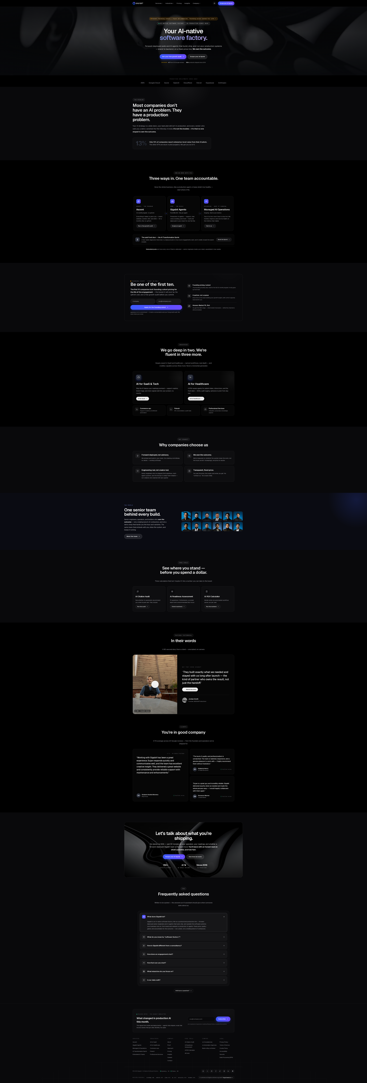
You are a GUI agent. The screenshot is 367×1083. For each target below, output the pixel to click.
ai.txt (174, 1077)
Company (196, 3)
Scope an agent (177, 226)
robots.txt (159, 1077)
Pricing (179, 3)
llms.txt (167, 1077)
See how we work (195, 857)
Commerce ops (154, 1048)
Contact (169, 1060)
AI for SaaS (141, 398)
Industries (169, 3)
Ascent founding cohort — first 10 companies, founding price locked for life (183, 18)
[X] (207, 1071)
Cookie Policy (224, 1048)
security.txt (182, 1077)
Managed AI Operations (140, 1048)
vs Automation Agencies (209, 1045)
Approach (170, 1048)
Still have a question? (182, 990)
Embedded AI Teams (139, 1054)
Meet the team (132, 536)
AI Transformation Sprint (140, 1051)
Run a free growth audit (145, 226)
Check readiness (177, 606)
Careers (169, 1057)
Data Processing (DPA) (226, 1057)
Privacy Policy (224, 1042)
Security (222, 1054)
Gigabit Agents (137, 1045)
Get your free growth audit (171, 56)
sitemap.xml (150, 1077)
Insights (187, 3)
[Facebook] (216, 1071)
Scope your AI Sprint (226, 3)
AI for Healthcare (195, 398)
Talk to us (209, 226)
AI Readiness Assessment (189, 1046)
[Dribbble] (224, 1071)
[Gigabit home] (138, 3)
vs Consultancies (207, 1042)
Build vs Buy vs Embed (208, 1048)
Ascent (135, 1042)
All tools (187, 1053)
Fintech (152, 1051)
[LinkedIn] (203, 1071)
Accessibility (223, 1051)
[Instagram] (211, 1071)
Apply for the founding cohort (155, 307)
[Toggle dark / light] (214, 3)
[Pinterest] (232, 1071)
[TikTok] (220, 1071)
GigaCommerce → (228, 1077)
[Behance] (228, 1071)
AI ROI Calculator (190, 1050)
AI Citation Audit (189, 1042)
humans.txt (191, 1077)
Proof (169, 1045)
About (169, 1042)
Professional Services (156, 1054)
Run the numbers (211, 606)
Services (158, 3)
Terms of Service (225, 1045)
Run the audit (141, 606)
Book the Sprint (223, 239)
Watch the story (191, 689)
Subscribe (222, 1019)
